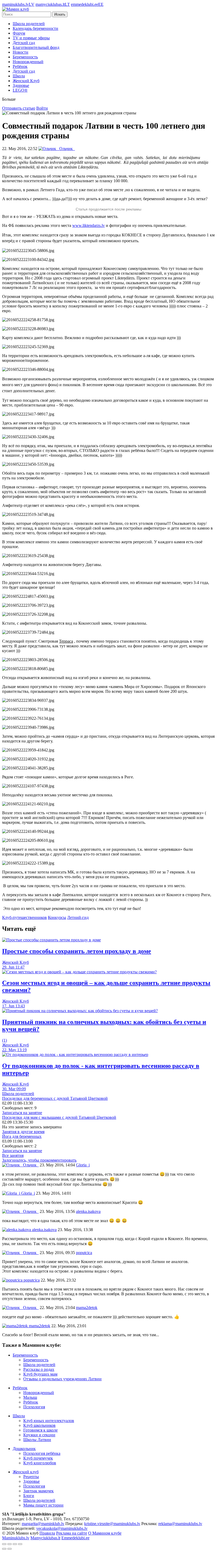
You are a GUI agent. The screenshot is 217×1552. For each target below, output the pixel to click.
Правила (47, 1533)
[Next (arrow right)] (9, 1549)
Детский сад (24, 42)
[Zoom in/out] (20, 1544)
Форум (19, 33)
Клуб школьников (39, 1425)
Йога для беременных (22, 1136)
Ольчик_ (30, 1165)
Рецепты (31, 1476)
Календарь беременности (35, 28)
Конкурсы (57, 917)
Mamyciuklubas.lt (45, 1538)
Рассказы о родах (38, 1369)
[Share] (9, 1544)
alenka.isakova (44, 1229)
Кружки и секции (39, 1435)
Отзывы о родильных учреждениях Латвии (62, 1379)
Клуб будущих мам (40, 1374)
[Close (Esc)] (4, 1544)
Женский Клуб (26, 80)
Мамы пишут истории (43, 1505)
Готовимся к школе (40, 1430)
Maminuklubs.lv (15, 1538)
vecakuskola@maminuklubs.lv (62, 1528)
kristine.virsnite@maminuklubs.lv (112, 1523)
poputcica (31, 1280)
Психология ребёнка (41, 1453)
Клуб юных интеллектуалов (48, 1420)
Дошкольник (24, 1448)
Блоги (28, 1495)
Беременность (25, 57)
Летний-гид (78, 917)
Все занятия (13, 1155)
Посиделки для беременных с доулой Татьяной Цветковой (55, 1098)
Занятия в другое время (23, 1131)
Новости (20, 52)
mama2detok (39, 1326)
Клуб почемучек (38, 1458)
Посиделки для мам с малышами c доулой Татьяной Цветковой (59, 1117)
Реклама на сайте (71, 1533)
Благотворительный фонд (36, 47)
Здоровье (21, 85)
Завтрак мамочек (38, 1491)
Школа (19, 76)
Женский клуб (26, 1472)
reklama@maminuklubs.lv (180, 1523)
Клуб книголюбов (39, 1463)
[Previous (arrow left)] (4, 1549)
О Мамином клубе (104, 1533)
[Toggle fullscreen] (15, 1544)
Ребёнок (20, 66)
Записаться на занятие (22, 1112)
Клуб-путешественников (24, 917)
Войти (42, 108)
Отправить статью (18, 108)
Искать (59, 14)
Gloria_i (27, 1193)
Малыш (30, 1397)
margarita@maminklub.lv (43, 1523)
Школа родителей (29, 23)
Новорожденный (28, 61)
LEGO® (20, 90)
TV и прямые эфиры (31, 38)
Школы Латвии (37, 1439)
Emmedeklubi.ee (75, 1538)
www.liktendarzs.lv (88, 225)
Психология (34, 1407)
